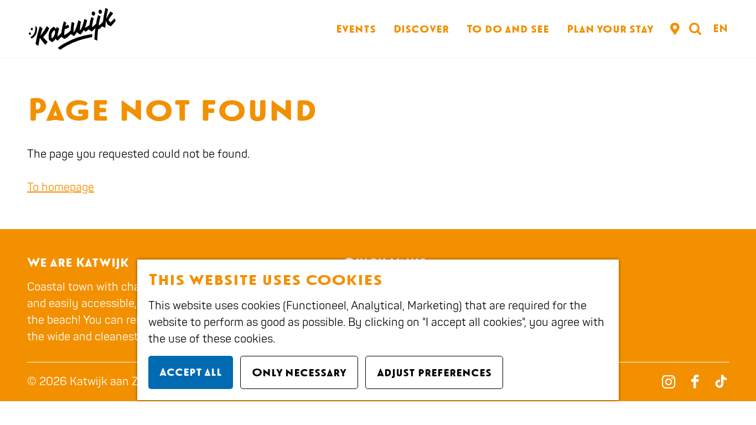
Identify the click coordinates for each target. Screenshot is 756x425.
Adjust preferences (434, 372)
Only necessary (299, 372)
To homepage (60, 187)
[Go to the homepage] (71, 29)
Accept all (190, 372)
